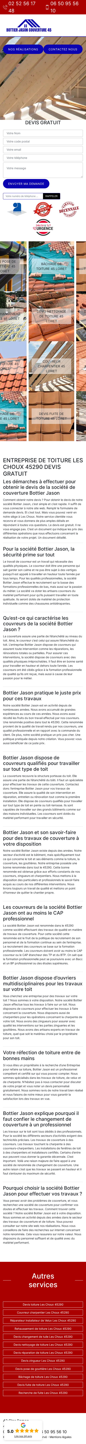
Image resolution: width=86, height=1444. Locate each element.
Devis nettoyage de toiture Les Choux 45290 (43, 1344)
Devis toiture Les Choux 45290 (43, 1304)
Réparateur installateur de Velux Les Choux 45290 (43, 1320)
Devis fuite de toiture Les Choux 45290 (43, 1384)
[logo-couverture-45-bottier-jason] (29, 25)
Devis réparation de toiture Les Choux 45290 (43, 1352)
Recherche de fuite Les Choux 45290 (43, 1392)
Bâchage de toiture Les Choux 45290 (43, 1376)
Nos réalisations (23, 49)
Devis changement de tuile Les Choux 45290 (43, 1336)
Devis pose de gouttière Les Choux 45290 (43, 1368)
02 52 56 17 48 (22, 7)
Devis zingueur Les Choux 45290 (43, 1360)
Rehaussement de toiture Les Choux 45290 (43, 1328)
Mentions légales (60, 1437)
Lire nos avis (23, 1436)
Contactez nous (63, 49)
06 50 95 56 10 (64, 7)
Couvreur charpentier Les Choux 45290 (43, 1312)
